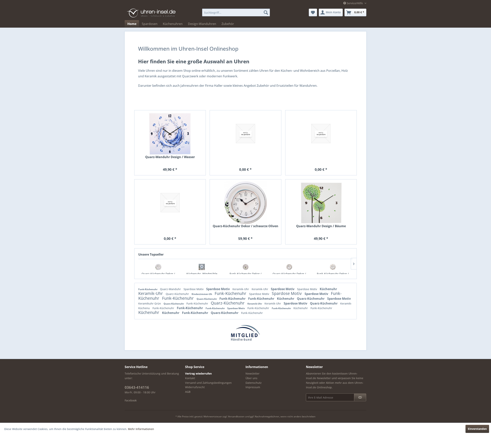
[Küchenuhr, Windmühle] (202, 267)
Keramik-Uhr (241, 289)
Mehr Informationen (141, 429)
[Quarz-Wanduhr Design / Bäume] (321, 202)
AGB (187, 392)
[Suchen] (266, 12)
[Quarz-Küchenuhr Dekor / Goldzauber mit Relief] (289, 267)
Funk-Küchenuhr (148, 289)
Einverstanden (477, 429)
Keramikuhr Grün (150, 303)
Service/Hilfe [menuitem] (355, 3)
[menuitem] (236, 12)
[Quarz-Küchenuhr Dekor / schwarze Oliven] (158, 267)
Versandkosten (236, 416)
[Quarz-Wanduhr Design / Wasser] (170, 133)
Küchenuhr (328, 289)
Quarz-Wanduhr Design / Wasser (170, 157)
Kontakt (190, 378)
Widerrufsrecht (195, 387)
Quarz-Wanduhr (171, 289)
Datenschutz (254, 383)
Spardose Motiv (194, 289)
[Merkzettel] (313, 12)
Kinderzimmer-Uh (202, 294)
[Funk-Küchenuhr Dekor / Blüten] (333, 267)
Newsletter (253, 373)
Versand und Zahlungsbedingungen (208, 383)
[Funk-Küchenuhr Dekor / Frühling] (245, 267)
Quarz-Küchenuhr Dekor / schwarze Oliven (245, 226)
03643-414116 (137, 387)
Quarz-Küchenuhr (178, 294)
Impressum (253, 387)
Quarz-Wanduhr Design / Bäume (321, 226)
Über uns (251, 378)
